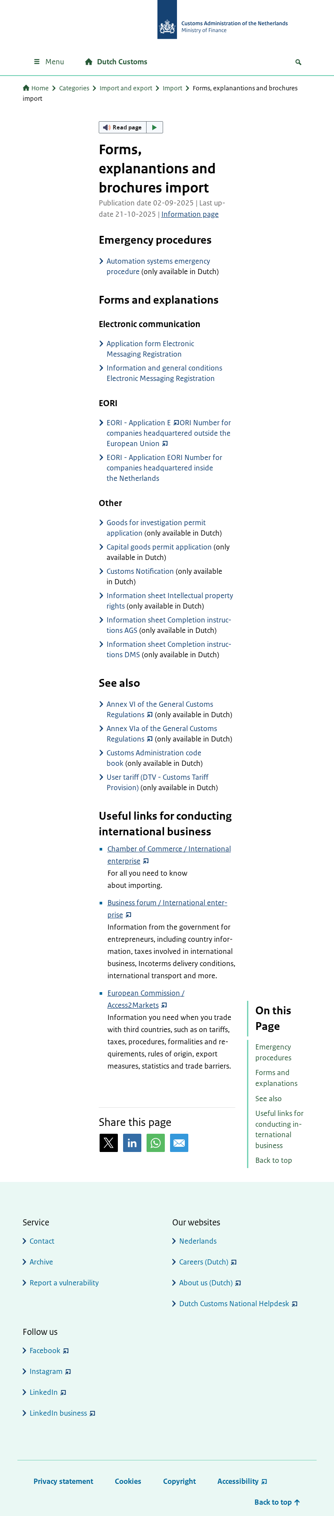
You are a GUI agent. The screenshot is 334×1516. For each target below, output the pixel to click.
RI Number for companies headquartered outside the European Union (169, 433)
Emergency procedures (273, 1052)
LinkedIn (44, 1392)
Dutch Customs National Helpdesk (234, 1303)
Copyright (179, 1481)
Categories (74, 88)
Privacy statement (63, 1481)
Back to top (273, 1160)
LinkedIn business (58, 1413)
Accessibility (238, 1481)
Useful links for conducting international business (279, 1129)
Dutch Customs (122, 61)
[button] (131, 127)
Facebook (45, 1350)
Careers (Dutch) (203, 1262)
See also (268, 1098)
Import (172, 88)
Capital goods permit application (159, 547)
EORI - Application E (139, 422)
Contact (42, 1241)
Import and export (126, 88)
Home (40, 88)
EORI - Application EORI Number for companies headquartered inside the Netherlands (164, 468)
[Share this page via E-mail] (179, 1143)
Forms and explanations (276, 1078)
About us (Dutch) (206, 1283)
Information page (190, 214)
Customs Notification (140, 571)
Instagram (46, 1371)
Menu (54, 61)
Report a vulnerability (64, 1283)
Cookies (128, 1481)
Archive (41, 1262)
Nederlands (198, 1241)
